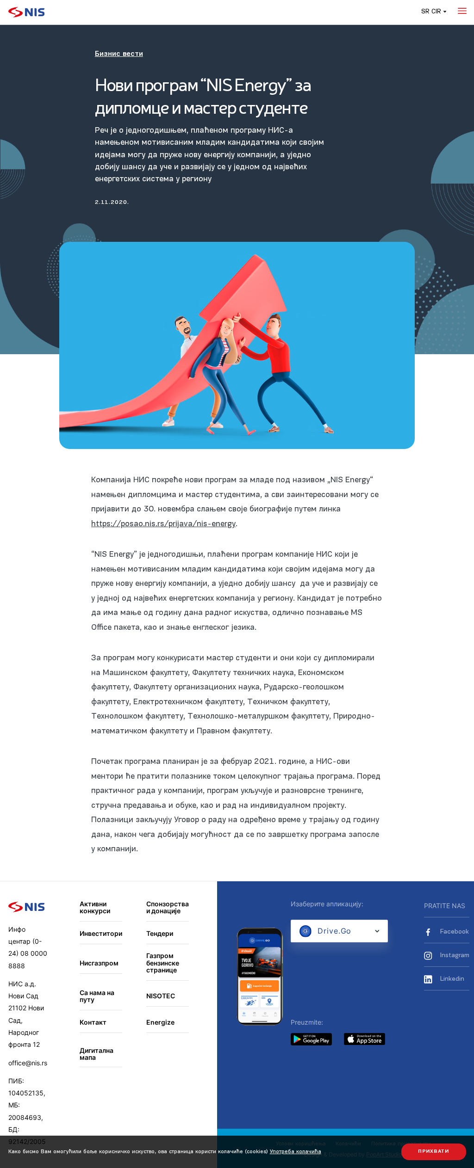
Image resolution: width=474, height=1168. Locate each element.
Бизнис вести (119, 54)
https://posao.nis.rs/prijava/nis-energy (163, 524)
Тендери (159, 933)
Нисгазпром (99, 962)
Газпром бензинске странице (162, 962)
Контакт (93, 1022)
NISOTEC (160, 995)
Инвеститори (101, 933)
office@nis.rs (27, 1063)
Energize (160, 1022)
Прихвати (433, 1151)
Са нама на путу (97, 996)
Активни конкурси (95, 907)
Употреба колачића (295, 1152)
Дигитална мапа (96, 1054)
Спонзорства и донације (167, 907)
